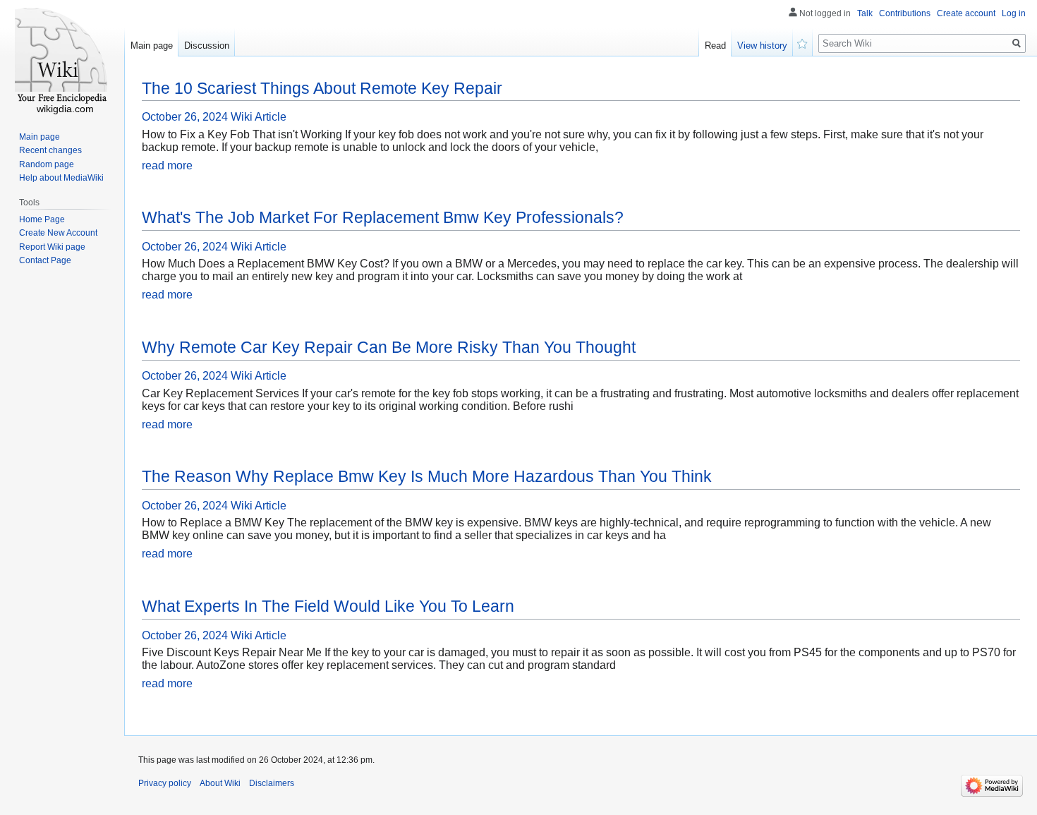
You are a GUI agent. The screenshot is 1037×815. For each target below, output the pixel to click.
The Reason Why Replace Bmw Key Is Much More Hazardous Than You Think (427, 476)
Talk (865, 13)
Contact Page (45, 260)
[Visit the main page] (62, 56)
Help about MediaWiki (61, 178)
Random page (46, 164)
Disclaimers (271, 783)
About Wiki (220, 783)
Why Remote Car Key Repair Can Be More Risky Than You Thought (389, 347)
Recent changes (50, 150)
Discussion (206, 45)
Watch (803, 42)
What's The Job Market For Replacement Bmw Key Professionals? (383, 217)
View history (762, 45)
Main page (152, 45)
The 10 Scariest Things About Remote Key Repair (322, 88)
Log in (1014, 13)
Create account (966, 13)
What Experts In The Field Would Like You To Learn (328, 606)
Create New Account (58, 233)
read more (167, 165)
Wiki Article (258, 117)
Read (715, 45)
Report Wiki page (52, 247)
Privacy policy (164, 783)
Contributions (904, 13)
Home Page (42, 219)
